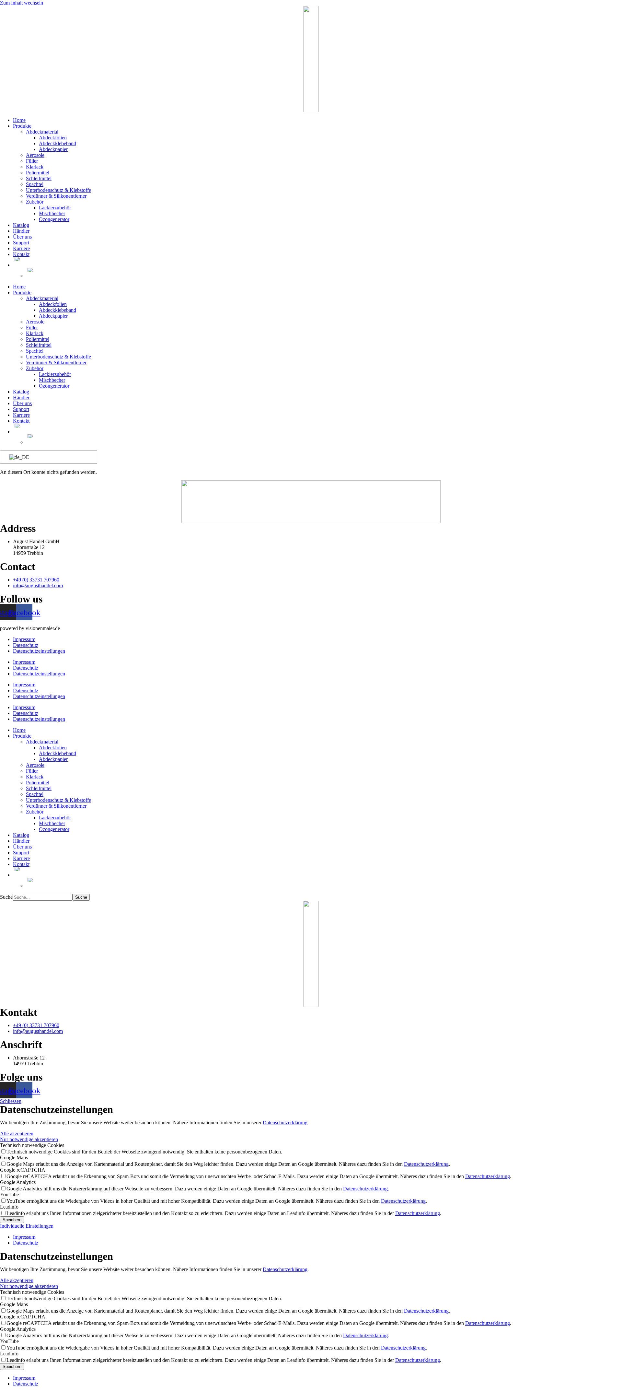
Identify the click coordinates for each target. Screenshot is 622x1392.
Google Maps (14, 1157)
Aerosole (35, 155)
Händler (21, 231)
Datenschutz (25, 645)
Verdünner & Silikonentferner (56, 196)
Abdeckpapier (53, 149)
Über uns (22, 237)
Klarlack (34, 167)
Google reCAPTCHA (22, 1170)
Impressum (24, 639)
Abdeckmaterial (42, 132)
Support (21, 242)
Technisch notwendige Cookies (32, 1145)
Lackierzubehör (55, 207)
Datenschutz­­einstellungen (39, 651)
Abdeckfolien (53, 137)
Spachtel (34, 184)
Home (19, 120)
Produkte (22, 126)
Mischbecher (52, 213)
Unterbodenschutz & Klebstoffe (58, 190)
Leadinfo (9, 1207)
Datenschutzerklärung (285, 1122)
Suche (6, 897)
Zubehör (34, 202)
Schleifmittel (39, 178)
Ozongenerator (54, 219)
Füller (32, 161)
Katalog (21, 225)
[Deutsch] (47, 457)
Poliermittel (37, 172)
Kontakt (21, 254)
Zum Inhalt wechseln (21, 3)
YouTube (9, 1194)
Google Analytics (18, 1182)
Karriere (21, 248)
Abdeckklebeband (57, 143)
